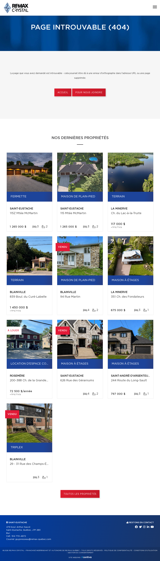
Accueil (63, 92)
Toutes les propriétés (80, 494)
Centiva (87, 557)
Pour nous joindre (88, 92)
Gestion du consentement (80, 552)
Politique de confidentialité (118, 550)
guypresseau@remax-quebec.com (33, 539)
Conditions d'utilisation (145, 550)
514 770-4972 (19, 536)
